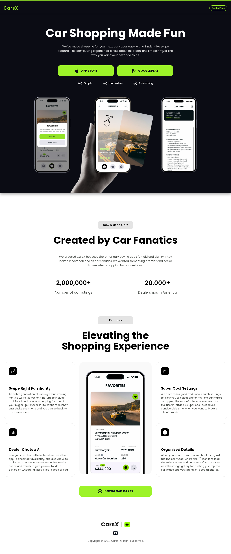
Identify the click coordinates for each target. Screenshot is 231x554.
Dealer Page (218, 8)
